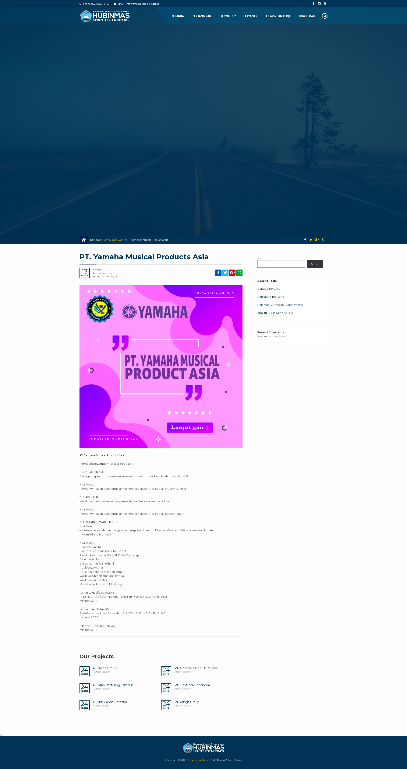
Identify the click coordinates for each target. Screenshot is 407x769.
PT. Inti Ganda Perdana (110, 702)
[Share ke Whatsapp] (322, 239)
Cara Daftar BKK (268, 288)
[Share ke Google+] (316, 239)
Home (106, 239)
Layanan (251, 16)
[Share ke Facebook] (305, 239)
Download (307, 16)
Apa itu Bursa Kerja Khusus (275, 312)
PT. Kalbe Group (104, 668)
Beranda (177, 16)
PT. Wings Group (186, 702)
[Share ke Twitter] (311, 239)
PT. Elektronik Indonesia (192, 685)
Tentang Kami (202, 16)
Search (261, 258)
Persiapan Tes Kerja (270, 296)
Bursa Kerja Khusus (198, 760)
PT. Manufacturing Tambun (113, 685)
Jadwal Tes (229, 16)
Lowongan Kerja (278, 16)
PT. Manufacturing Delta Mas (195, 668)
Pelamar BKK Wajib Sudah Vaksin (280, 304)
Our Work (118, 239)
